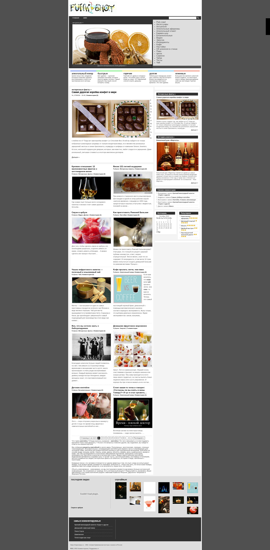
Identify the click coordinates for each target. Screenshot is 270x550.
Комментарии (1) (95, 215)
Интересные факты (81, 89)
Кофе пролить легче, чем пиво (128, 269)
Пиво (158, 51)
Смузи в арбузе (79, 212)
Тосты (159, 60)
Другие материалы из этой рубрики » (111, 65)
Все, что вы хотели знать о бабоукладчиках (85, 327)
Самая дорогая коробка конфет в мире (94, 92)
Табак (159, 58)
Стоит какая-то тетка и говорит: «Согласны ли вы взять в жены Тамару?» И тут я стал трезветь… (130, 390)
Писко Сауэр (79, 531)
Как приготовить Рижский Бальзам (130, 212)
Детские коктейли (80, 387)
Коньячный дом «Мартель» (167, 140)
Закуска (160, 40)
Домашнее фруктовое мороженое (130, 326)
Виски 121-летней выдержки (127, 166)
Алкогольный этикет (166, 31)
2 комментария (132, 328)
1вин (85, 18)
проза (159, 53)
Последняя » (139, 438)
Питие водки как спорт (83, 537)
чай (149, 282)
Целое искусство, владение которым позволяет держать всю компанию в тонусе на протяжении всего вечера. (82, 78)
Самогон (160, 56)
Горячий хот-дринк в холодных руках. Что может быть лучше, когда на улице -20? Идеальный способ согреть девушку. (134, 78)
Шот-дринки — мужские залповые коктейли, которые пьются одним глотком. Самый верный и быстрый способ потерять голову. (109, 79)
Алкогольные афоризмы (168, 29)
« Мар (158, 232)
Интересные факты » (167, 94)
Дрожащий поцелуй (188, 221)
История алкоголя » (166, 137)
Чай (158, 62)
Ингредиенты (162, 42)
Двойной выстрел (187, 228)
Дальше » (75, 157)
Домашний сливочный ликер (85, 528)
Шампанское (79, 534)
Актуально (161, 26)
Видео (159, 38)
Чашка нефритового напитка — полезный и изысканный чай (87, 270)
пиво (145, 289)
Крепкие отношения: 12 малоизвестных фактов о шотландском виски (84, 168)
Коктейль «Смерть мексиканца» (184, 200)
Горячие (127, 73)
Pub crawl (161, 22)
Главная (75, 18)
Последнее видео (80, 479)
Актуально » (77, 22)
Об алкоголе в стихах (166, 49)
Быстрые (103, 73)
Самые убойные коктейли (180, 197)
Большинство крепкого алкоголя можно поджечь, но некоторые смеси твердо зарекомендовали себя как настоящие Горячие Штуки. (186, 79)
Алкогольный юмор (82, 73)
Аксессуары (162, 24)
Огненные (180, 73)
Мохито (183, 226)
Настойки (161, 47)
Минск (171, 206)
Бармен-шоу (162, 33)
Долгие (153, 73)
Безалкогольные (164, 35)
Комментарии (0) (92, 95)
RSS (71, 548)
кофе (149, 279)
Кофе (159, 44)
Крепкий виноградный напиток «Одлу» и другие (91, 525)
